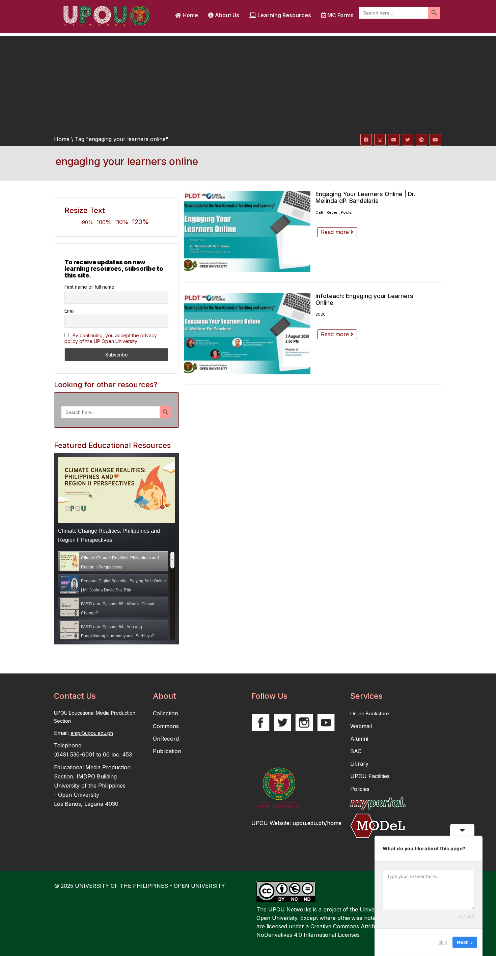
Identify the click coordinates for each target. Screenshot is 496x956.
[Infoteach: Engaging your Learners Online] (247, 333)
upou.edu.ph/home (317, 823)
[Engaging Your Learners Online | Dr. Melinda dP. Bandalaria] (247, 231)
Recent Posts (339, 212)
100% (104, 222)
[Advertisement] (248, 83)
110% (121, 221)
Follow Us (269, 696)
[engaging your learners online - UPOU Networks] (106, 15)
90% (87, 222)
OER (319, 212)
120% (140, 222)
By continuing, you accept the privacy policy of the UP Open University (110, 338)
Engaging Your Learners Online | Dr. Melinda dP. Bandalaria (365, 197)
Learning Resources (283, 15)
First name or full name (89, 287)
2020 (320, 314)
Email (70, 311)
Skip (442, 942)
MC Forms (340, 15)
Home (189, 15)
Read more (336, 232)
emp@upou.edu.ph (92, 733)
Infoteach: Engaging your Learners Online (364, 299)
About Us (226, 15)
